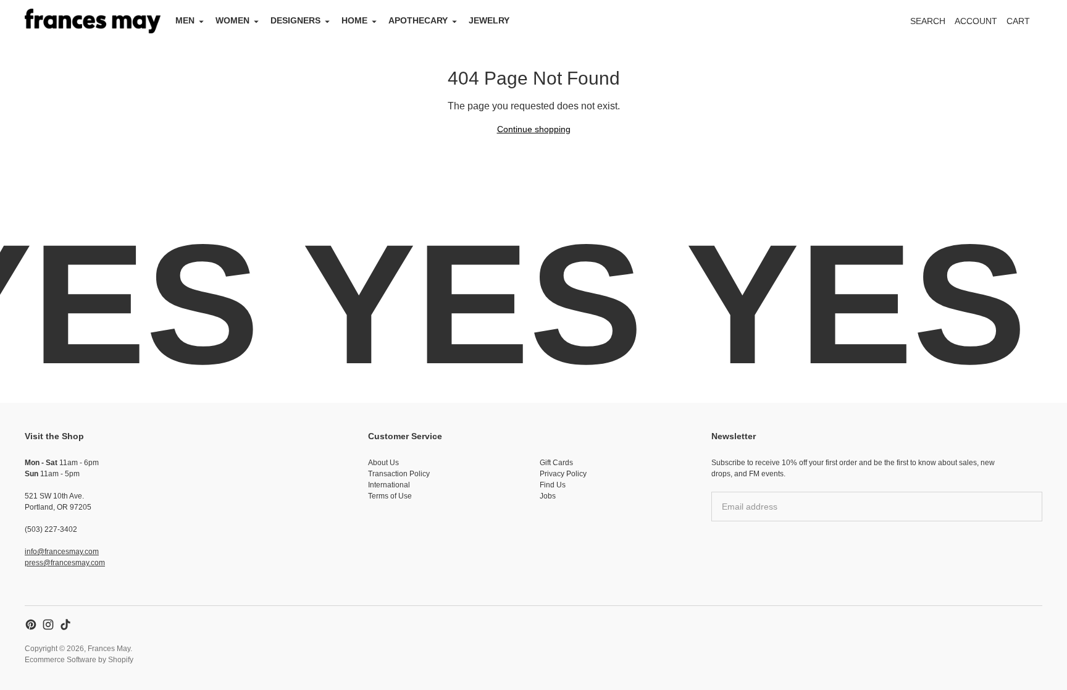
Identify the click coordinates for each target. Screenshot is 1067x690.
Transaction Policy (399, 473)
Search (927, 21)
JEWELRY (489, 20)
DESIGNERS (295, 20)
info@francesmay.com (62, 551)
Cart (1025, 24)
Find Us (553, 485)
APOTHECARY (418, 20)
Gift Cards (556, 462)
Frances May (109, 648)
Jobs (548, 496)
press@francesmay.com (65, 562)
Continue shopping (534, 129)
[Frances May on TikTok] (65, 624)
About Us (383, 462)
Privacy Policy (563, 473)
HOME (354, 20)
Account (976, 21)
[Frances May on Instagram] (48, 624)
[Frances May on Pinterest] (31, 624)
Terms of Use (390, 496)
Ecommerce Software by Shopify (79, 659)
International (389, 485)
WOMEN (232, 20)
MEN (185, 20)
